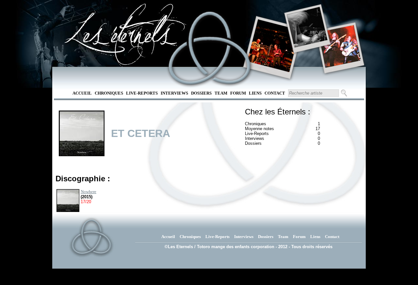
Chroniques (109, 93)
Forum (238, 93)
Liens (255, 93)
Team (221, 93)
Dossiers (201, 93)
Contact (275, 93)
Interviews (174, 93)
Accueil (82, 93)
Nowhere (88, 191)
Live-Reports (142, 93)
